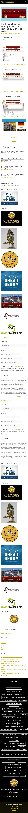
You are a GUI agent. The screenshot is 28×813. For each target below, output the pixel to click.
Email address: (4, 362)
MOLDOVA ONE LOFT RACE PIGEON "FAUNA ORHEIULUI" (14, 734)
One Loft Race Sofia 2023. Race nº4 (9, 663)
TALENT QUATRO (22, 762)
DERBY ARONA (5, 697)
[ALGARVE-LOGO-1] (11, 281)
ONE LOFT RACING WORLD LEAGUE (13, 743)
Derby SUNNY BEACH (9, 717)
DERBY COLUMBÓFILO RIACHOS (8, 700)
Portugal (24, 749)
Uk (19, 773)
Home (2, 647)
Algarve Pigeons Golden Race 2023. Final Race (11, 657)
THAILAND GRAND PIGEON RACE (14, 764)
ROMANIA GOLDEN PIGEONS (14, 752)
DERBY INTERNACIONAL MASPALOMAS (10, 714)
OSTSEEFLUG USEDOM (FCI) (9, 746)
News (2, 645)
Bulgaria (21, 691)
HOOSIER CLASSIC (23, 729)
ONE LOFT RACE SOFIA (21, 737)
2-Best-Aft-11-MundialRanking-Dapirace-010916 (14, 64)
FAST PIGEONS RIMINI (11, 723)
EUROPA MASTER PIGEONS (14, 720)
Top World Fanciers (12, 773)
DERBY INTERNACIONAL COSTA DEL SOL (14, 711)
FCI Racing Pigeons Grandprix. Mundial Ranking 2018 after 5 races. (12, 151)
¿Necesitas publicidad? (6, 337)
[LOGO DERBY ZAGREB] (9, 259)
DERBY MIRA (24, 714)
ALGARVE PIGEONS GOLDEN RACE (14, 689)
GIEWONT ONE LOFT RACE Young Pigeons (13, 726)
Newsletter (3, 643)
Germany (20, 723)
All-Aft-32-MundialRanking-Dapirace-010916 (14, 116)
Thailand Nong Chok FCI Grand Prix (13, 767)
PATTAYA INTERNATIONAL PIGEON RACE (11, 749)
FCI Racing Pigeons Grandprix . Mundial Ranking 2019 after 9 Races (12, 167)
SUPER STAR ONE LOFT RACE (8, 762)
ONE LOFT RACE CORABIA (7, 737)
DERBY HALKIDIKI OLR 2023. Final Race (10, 659)
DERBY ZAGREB (19, 717)
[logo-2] (11, 316)
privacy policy (17, 366)
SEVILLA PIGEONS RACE (14, 759)
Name (2, 354)
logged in (9, 185)
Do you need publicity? (6, 633)
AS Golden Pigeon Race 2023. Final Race (10, 661)
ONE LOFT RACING (14, 740)
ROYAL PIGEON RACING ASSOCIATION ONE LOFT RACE (13, 755)
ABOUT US (3, 640)
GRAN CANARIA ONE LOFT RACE (9, 729)
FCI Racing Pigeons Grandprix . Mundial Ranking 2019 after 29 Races (12, 175)
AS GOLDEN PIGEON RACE (11, 691)
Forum (2, 649)
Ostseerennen (22, 746)
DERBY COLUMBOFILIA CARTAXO (18, 697)
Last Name (3, 358)
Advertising (14, 810)
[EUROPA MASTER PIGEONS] (11, 300)
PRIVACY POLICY (14, 808)
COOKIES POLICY (14, 806)
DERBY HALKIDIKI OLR (14, 706)
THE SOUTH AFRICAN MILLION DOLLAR (14, 770)
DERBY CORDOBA (23, 700)
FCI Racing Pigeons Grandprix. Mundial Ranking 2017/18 (12, 159)
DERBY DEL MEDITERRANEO (14, 703)
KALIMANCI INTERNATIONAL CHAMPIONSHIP (14, 731)
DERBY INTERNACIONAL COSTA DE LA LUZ (13, 709)
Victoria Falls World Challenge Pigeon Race (14, 776)
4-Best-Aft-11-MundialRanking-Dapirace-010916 (14, 91)
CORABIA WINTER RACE (7, 694)
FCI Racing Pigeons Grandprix (7, 33)
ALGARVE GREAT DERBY (13, 686)
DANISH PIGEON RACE (20, 694)
